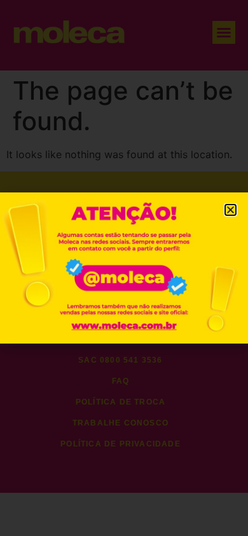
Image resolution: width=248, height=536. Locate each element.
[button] (230, 210)
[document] (124, 268)
